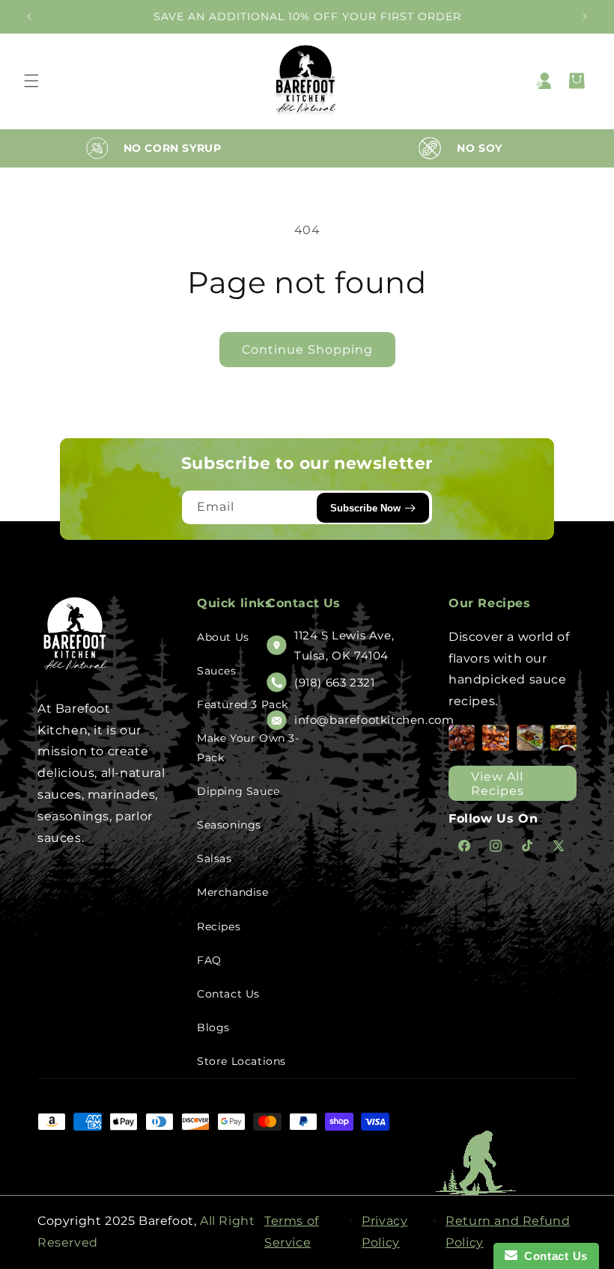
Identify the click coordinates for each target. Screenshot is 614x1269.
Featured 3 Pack (242, 704)
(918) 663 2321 (334, 682)
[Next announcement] (584, 16)
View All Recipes (497, 783)
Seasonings (229, 825)
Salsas (214, 858)
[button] (31, 80)
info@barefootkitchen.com (374, 720)
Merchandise (233, 892)
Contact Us (228, 994)
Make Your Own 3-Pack (248, 747)
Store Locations (241, 1061)
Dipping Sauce (238, 791)
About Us (223, 637)
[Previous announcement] (29, 16)
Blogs (213, 1027)
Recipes (218, 926)
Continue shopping (307, 349)
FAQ (209, 960)
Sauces (217, 670)
